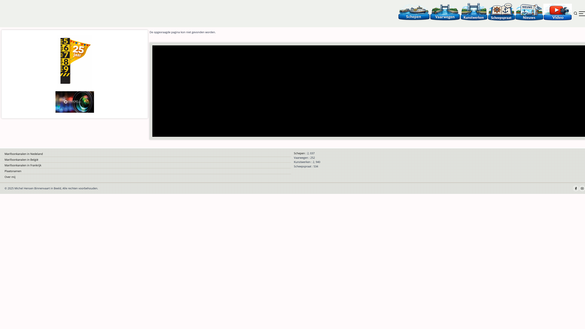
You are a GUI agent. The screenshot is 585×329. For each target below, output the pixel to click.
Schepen (299, 153)
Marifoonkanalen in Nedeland (24, 154)
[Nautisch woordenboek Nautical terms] (501, 11)
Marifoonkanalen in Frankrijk (23, 165)
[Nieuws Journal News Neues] (529, 11)
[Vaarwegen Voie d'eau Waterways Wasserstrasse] (445, 11)
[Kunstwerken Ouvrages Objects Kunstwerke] (474, 11)
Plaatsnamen (13, 171)
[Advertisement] (244, 91)
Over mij (10, 177)
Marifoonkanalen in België (21, 159)
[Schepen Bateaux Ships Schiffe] (414, 11)
